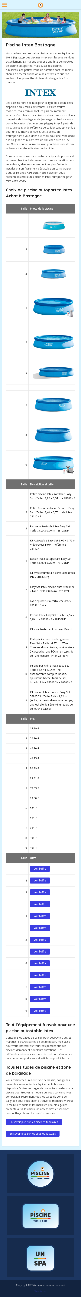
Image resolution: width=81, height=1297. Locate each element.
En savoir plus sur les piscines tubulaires (34, 1122)
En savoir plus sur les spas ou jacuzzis (33, 1133)
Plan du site (40, 1291)
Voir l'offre (40, 868)
